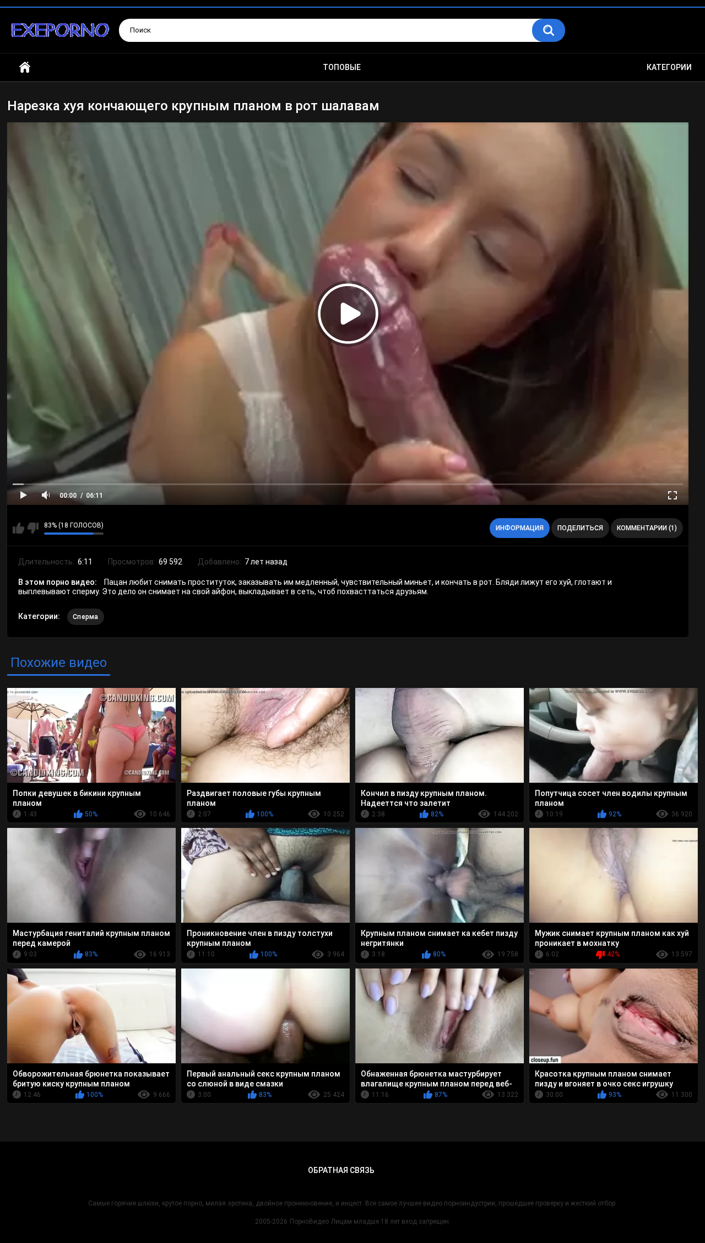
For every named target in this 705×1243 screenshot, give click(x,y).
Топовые (342, 67)
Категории (669, 67)
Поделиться (580, 528)
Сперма (86, 617)
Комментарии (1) (647, 528)
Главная (25, 67)
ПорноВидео (309, 1221)
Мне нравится (18, 528)
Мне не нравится (33, 528)
